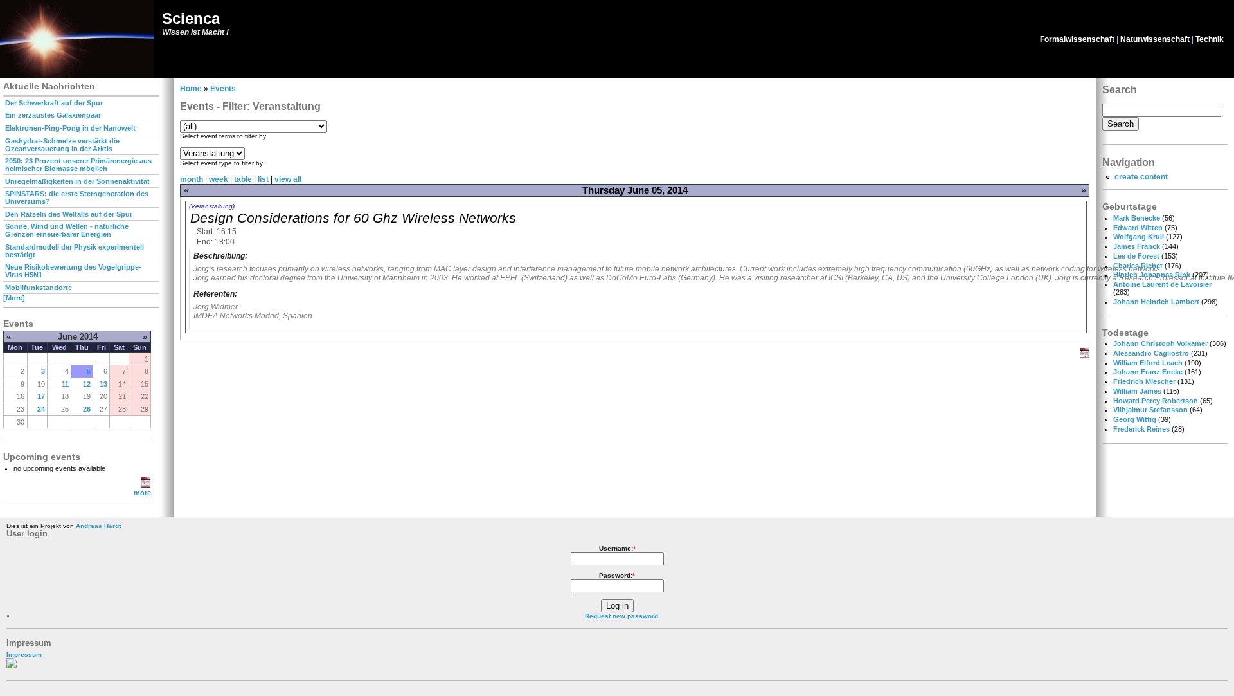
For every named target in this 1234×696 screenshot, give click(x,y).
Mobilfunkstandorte (38, 287)
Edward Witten (1138, 228)
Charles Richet (1138, 266)
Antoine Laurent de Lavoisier (1162, 284)
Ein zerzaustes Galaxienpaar (53, 115)
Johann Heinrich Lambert (1156, 302)
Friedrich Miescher (1144, 381)
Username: (617, 548)
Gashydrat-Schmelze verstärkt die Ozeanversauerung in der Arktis (62, 144)
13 (103, 384)
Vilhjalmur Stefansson (1150, 410)
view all (287, 179)
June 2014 (78, 337)
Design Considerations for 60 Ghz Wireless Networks (353, 217)
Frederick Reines (1141, 429)
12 (87, 384)
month (191, 179)
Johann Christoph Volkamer (1160, 343)
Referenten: (215, 293)
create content (1141, 176)
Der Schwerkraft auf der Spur (54, 103)
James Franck (1136, 246)
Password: (617, 575)
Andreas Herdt (98, 525)
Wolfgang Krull (1138, 237)
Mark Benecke (1136, 218)
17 (41, 396)
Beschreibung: (220, 256)
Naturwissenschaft (1155, 39)
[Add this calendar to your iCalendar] (146, 485)
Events (223, 88)
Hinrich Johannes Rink (1151, 275)
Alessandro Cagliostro (1151, 353)
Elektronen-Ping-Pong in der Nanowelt (70, 128)
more (142, 493)
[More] (14, 298)
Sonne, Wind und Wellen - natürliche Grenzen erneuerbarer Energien (67, 230)
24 (41, 409)
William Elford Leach (1148, 363)
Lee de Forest (1136, 256)
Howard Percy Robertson (1155, 401)
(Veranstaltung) (212, 206)
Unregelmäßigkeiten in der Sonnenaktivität (77, 181)
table (243, 179)
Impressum (24, 654)
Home (191, 88)
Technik (1209, 39)
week (218, 179)
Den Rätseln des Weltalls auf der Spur (68, 214)
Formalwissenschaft (1077, 39)
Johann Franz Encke (1148, 372)
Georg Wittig (1134, 419)
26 (87, 409)
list (263, 179)
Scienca (191, 18)
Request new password (621, 615)
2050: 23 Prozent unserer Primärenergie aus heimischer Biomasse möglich (78, 164)
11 (65, 384)
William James (1137, 391)
